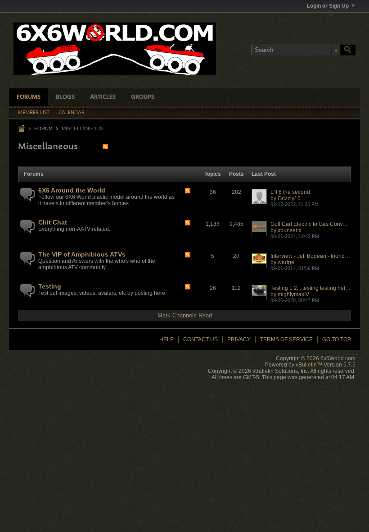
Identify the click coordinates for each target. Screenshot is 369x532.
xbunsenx (290, 230)
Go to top (336, 339)
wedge (286, 262)
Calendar (71, 112)
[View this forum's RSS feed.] (187, 191)
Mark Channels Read (185, 315)
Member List (34, 112)
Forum (43, 128)
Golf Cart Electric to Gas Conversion (314, 224)
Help (166, 339)
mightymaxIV (293, 294)
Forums (28, 97)
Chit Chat (52, 222)
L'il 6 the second (290, 192)
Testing (49, 286)
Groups (142, 97)
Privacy (239, 339)
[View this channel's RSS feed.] (105, 146)
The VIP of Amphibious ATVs (82, 254)
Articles (103, 97)
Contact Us (200, 339)
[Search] (348, 50)
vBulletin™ (309, 365)
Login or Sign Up (328, 6)
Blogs (65, 97)
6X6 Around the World (71, 190)
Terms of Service (286, 339)
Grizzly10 (289, 198)
